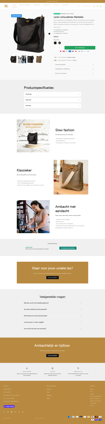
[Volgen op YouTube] (11, 412)
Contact (14, 7)
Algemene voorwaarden (95, 401)
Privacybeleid (93, 403)
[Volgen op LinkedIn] (19, 412)
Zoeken (92, 389)
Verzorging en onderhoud (96, 396)
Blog (48, 392)
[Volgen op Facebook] (4, 412)
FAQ (91, 391)
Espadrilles (46, 4)
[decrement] (55, 47)
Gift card (56, 4)
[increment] (59, 47)
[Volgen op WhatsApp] (22, 412)
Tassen (14, 4)
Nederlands (86, 6)
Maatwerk (65, 4)
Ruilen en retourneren (95, 398)
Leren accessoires (25, 4)
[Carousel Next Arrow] (49, 34)
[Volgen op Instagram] (8, 412)
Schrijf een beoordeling (67, 248)
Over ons (49, 389)
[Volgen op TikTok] (15, 412)
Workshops (37, 4)
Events (48, 398)
